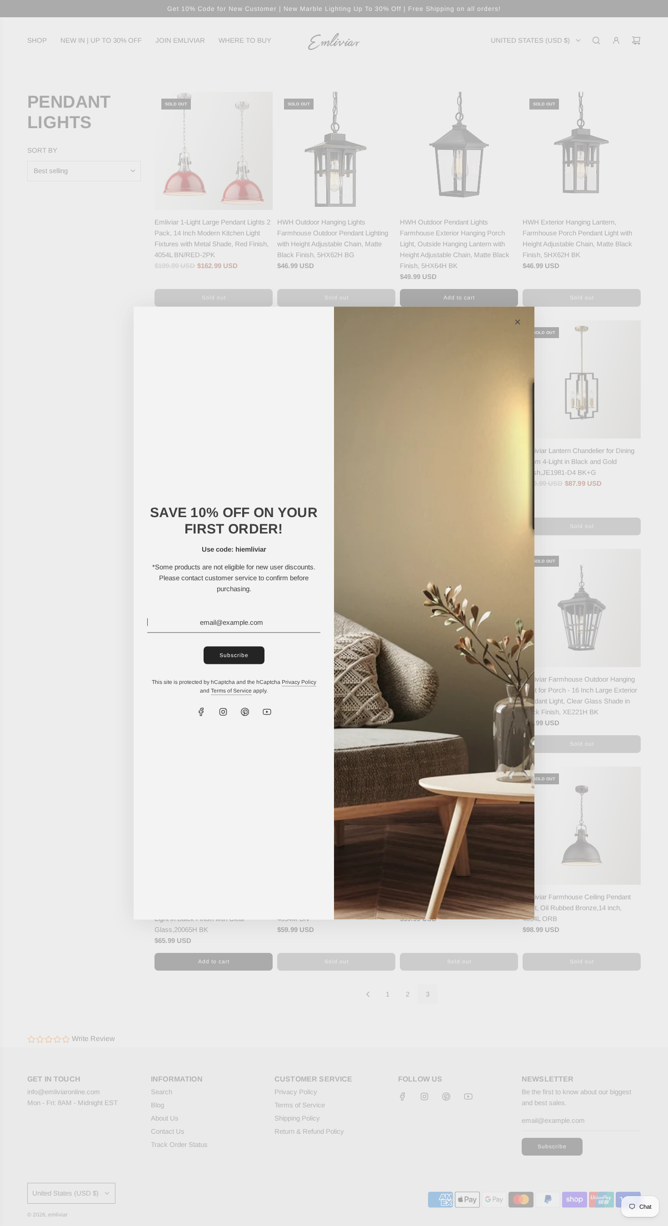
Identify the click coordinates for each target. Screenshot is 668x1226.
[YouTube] (267, 712)
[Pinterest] (245, 712)
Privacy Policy (299, 681)
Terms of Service (231, 691)
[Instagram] (223, 712)
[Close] (518, 322)
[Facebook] (201, 712)
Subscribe (234, 655)
